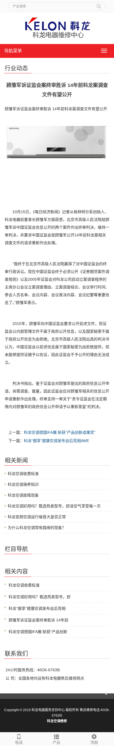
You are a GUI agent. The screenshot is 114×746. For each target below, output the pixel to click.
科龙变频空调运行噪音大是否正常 (37, 517)
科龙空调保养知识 (23, 484)
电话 (19, 742)
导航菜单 (13, 50)
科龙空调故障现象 (23, 495)
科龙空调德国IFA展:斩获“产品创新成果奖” (59, 432)
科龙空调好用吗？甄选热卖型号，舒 (40, 597)
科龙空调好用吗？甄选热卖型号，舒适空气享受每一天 (54, 506)
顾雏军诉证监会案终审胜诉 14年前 (38, 620)
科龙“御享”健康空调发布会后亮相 (37, 608)
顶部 (94, 742)
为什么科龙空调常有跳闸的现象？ (37, 527)
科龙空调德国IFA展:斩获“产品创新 (38, 631)
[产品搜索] (98, 4)
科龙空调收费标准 (23, 473)
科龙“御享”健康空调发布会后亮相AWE (56, 440)
